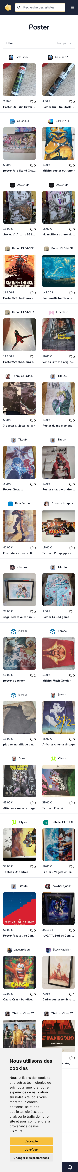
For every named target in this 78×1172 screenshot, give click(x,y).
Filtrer (10, 43)
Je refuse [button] (31, 1149)
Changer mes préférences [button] (31, 1157)
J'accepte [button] (31, 1141)
